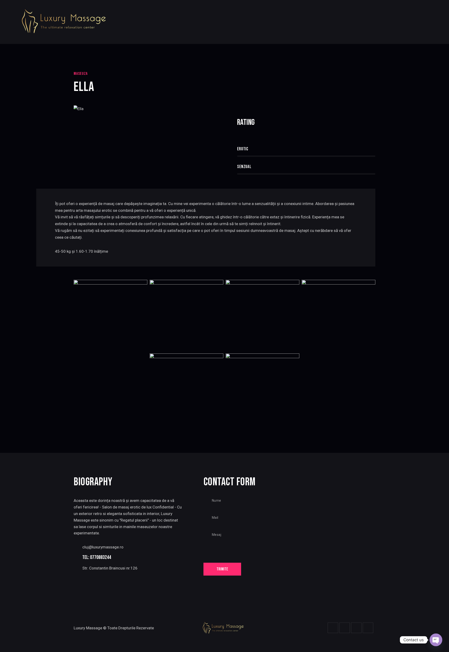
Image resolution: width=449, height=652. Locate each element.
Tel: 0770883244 (96, 557)
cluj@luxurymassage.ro (102, 547)
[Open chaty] (436, 640)
